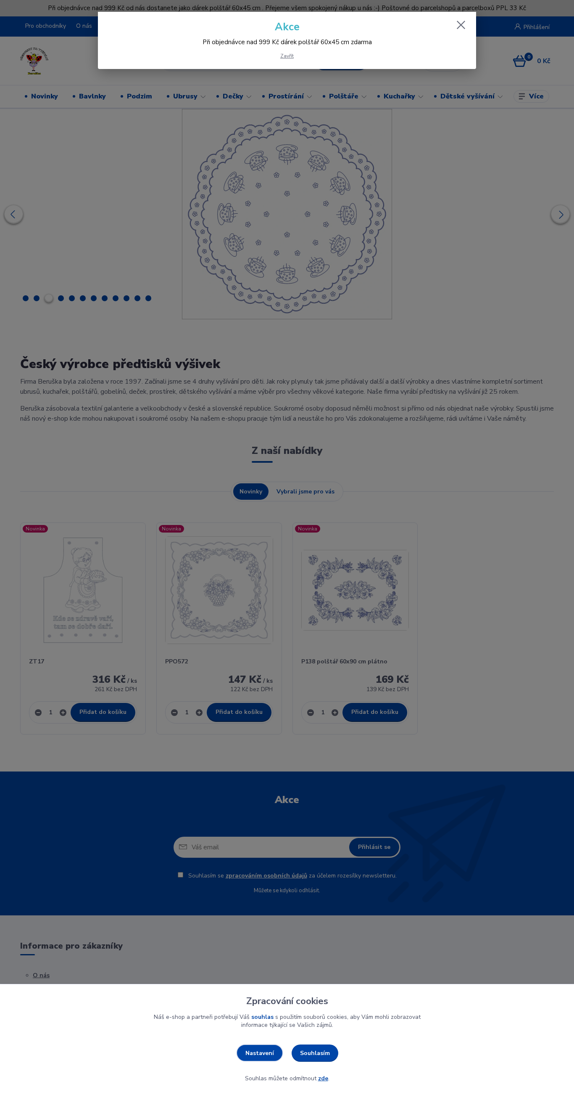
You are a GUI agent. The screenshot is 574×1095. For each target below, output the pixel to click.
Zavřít (287, 56)
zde (323, 1078)
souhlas (262, 1017)
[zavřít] (461, 24)
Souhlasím (315, 1053)
